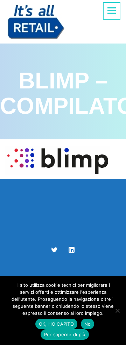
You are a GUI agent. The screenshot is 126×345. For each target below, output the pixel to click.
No (87, 324)
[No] (117, 310)
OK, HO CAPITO (56, 324)
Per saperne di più (65, 334)
